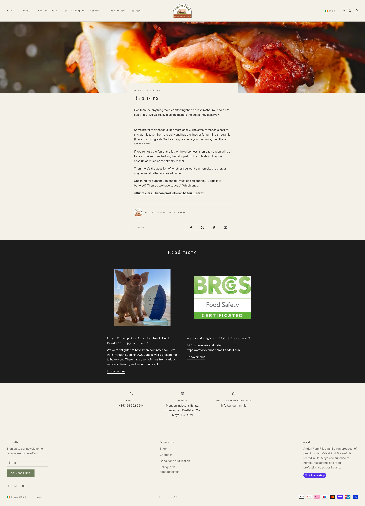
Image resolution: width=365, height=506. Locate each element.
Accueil (11, 10)
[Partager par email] (225, 227)
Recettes (136, 10)
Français (38, 497)
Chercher (166, 454)
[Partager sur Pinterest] (214, 227)
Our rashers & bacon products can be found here (169, 193)
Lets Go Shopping (74, 10)
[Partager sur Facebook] (191, 227)
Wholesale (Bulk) (48, 10)
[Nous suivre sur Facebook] (8, 486)
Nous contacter (117, 10)
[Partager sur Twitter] (202, 227)
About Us (26, 10)
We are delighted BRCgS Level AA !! (219, 338)
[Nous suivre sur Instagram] (15, 486)
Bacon (156, 90)
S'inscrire (20, 473)
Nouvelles (96, 10)
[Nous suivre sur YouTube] (23, 486)
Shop (163, 448)
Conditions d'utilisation (175, 461)
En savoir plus (116, 371)
